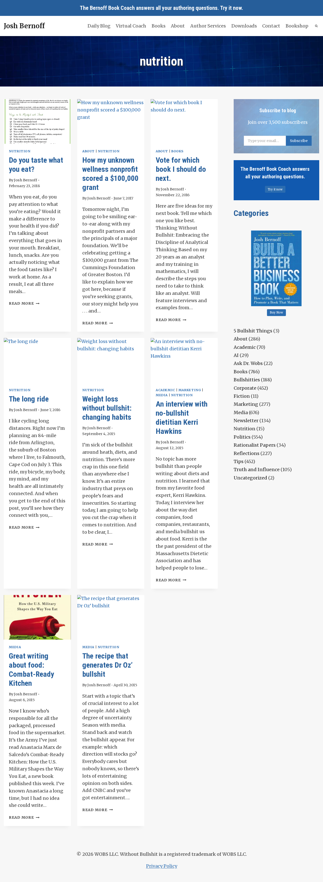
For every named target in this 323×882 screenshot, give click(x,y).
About (178, 26)
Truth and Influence (257, 469)
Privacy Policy (161, 866)
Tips (239, 461)
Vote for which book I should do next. (181, 169)
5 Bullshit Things (253, 331)
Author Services (208, 26)
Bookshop (297, 26)
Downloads (244, 26)
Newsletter (246, 420)
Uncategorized (250, 478)
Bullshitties (247, 380)
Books (159, 26)
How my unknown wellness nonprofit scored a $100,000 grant (110, 174)
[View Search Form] (316, 26)
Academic (165, 390)
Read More (24, 303)
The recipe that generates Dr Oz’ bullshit (107, 664)
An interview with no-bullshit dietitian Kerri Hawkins (181, 418)
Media (162, 395)
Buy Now (276, 312)
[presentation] (37, 121)
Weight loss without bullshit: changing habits (107, 407)
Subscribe (299, 140)
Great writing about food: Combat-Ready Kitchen (31, 669)
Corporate (245, 388)
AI (236, 355)
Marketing (189, 390)
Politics (242, 437)
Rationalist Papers (255, 445)
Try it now (231, 8)
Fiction (242, 396)
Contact (271, 26)
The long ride (29, 398)
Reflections (246, 453)
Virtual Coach (131, 26)
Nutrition (20, 151)
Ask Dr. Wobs (248, 363)
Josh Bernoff (25, 180)
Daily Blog (99, 26)
